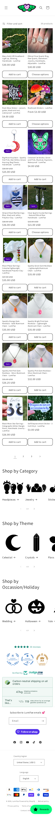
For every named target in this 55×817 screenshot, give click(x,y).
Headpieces (9, 499)
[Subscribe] (42, 721)
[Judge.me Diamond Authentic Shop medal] (13, 659)
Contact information (29, 810)
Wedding (7, 621)
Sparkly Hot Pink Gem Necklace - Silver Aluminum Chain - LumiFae (13, 373)
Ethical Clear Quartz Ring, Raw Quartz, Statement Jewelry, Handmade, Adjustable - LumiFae (38, 59)
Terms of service (28, 806)
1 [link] (15, 456)
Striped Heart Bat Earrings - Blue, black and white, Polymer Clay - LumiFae (14, 215)
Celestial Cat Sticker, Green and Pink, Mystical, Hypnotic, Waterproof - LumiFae (40, 159)
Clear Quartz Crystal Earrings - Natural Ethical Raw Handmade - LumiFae (40, 215)
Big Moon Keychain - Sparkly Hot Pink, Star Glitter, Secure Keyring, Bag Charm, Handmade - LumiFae (14, 161)
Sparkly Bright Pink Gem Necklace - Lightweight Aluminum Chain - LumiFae (39, 323)
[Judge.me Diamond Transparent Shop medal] (27, 659)
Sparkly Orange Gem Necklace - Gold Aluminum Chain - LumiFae (13, 323)
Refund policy (43, 801)
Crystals (30, 557)
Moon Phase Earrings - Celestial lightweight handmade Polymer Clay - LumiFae (13, 269)
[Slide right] (34, 508)
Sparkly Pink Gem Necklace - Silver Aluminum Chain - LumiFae (40, 373)
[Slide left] (20, 508)
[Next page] (40, 456)
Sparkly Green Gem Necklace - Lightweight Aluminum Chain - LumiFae (40, 268)
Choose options (40, 74)
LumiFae (15, 801)
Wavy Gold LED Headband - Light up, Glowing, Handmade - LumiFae (13, 58)
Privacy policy (13, 806)
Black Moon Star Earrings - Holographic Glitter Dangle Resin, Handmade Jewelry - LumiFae (14, 427)
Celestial (7, 557)
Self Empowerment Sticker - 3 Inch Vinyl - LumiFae (40, 424)
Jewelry (29, 499)
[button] (6, 7)
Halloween (31, 621)
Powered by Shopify (27, 801)
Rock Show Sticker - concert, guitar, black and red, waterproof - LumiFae (14, 110)
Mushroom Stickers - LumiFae (40, 108)
